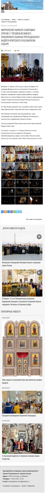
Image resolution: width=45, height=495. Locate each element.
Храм (14, 19)
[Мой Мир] (8, 211)
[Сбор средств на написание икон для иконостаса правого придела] (22, 349)
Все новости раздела (34, 219)
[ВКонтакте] (2, 211)
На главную (6, 19)
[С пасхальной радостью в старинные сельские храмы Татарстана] (22, 438)
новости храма (23, 19)
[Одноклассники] (5, 211)
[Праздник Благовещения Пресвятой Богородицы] (22, 402)
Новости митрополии (9, 22)
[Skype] (17, 211)
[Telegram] (20, 211)
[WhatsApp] (14, 211)
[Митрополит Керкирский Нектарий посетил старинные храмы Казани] (22, 246)
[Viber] (11, 211)
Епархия (31, 486)
